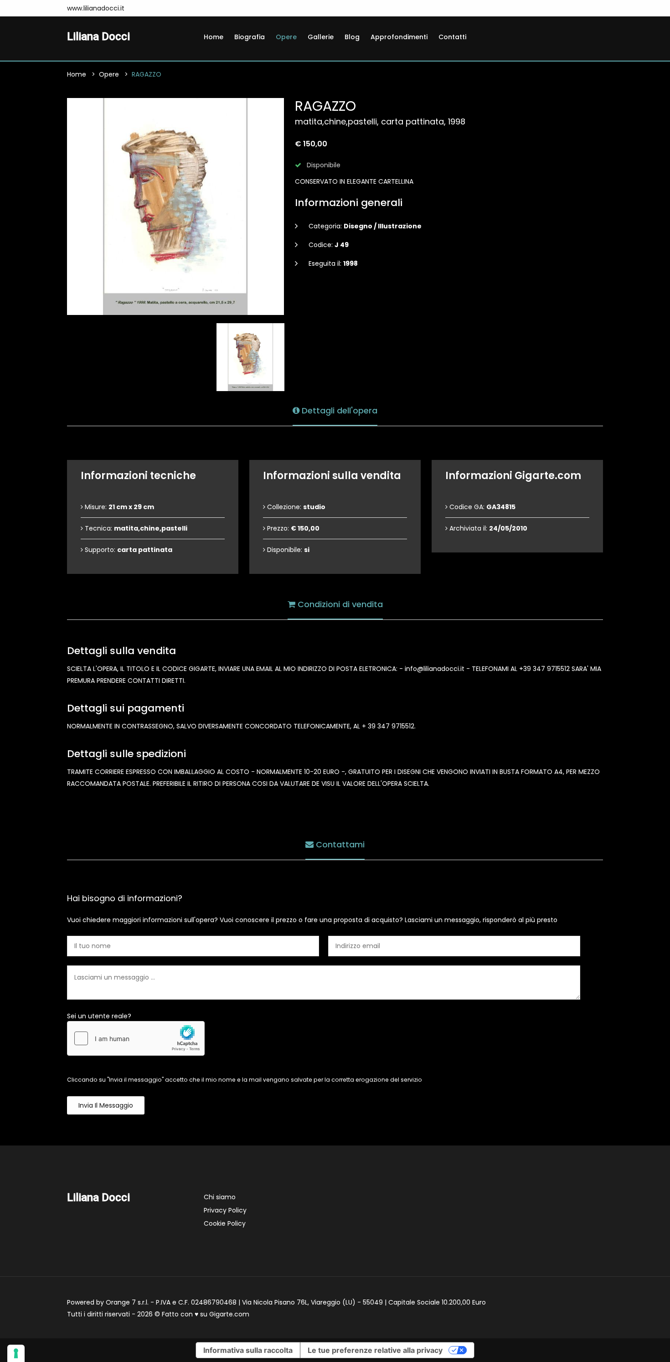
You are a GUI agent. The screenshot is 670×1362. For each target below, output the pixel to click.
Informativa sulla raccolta (248, 1350)
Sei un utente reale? (99, 1016)
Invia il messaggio (105, 1105)
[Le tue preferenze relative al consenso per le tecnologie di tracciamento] (16, 1353)
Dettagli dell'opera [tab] (338, 410)
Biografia (249, 36)
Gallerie (321, 36)
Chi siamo (220, 1197)
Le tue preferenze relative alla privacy (375, 1350)
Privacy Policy (225, 1210)
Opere (286, 36)
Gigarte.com (229, 1314)
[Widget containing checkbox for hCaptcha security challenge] (136, 1038)
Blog (352, 36)
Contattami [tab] (339, 844)
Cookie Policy (225, 1223)
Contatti (452, 36)
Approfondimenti (399, 36)
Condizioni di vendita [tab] (339, 604)
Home (213, 36)
